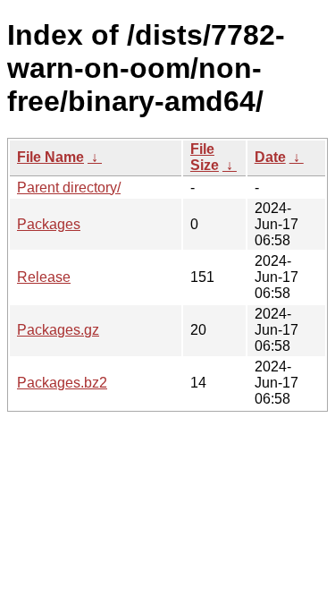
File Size (204, 157)
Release (44, 277)
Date (270, 157)
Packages (48, 224)
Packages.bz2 (62, 382)
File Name (50, 157)
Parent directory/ (69, 187)
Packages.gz (58, 329)
